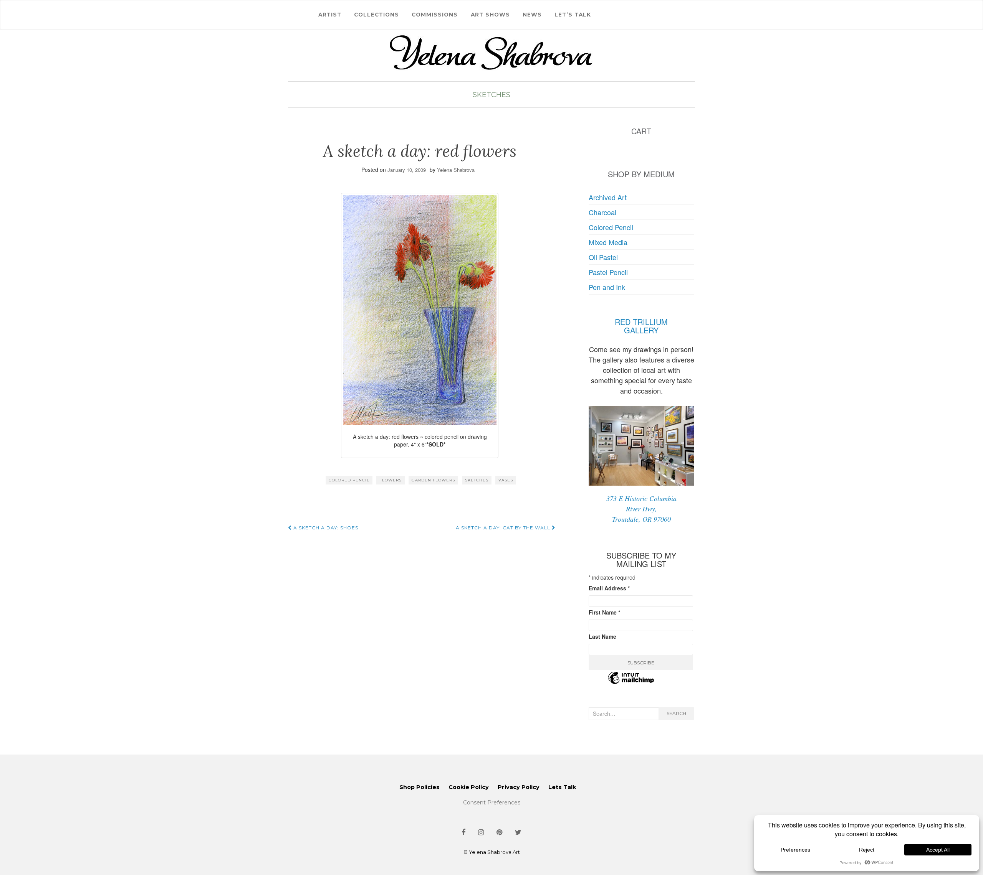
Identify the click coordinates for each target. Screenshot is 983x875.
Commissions (435, 15)
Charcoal (602, 212)
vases (505, 480)
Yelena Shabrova (456, 169)
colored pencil (349, 480)
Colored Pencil (611, 227)
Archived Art (608, 197)
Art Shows (490, 15)
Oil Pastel (603, 257)
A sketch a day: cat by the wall (504, 528)
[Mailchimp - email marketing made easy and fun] (631, 682)
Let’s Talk (572, 15)
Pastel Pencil (608, 272)
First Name (604, 612)
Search (676, 713)
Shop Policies (419, 787)
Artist (329, 15)
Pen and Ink (607, 287)
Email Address (609, 588)
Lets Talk (562, 787)
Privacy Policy (518, 787)
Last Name (602, 636)
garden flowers (433, 480)
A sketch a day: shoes (325, 528)
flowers (390, 480)
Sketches (491, 95)
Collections (376, 15)
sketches (476, 480)
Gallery (641, 330)
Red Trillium (641, 321)
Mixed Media (608, 242)
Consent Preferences (491, 802)
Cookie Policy (468, 787)
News (532, 15)
